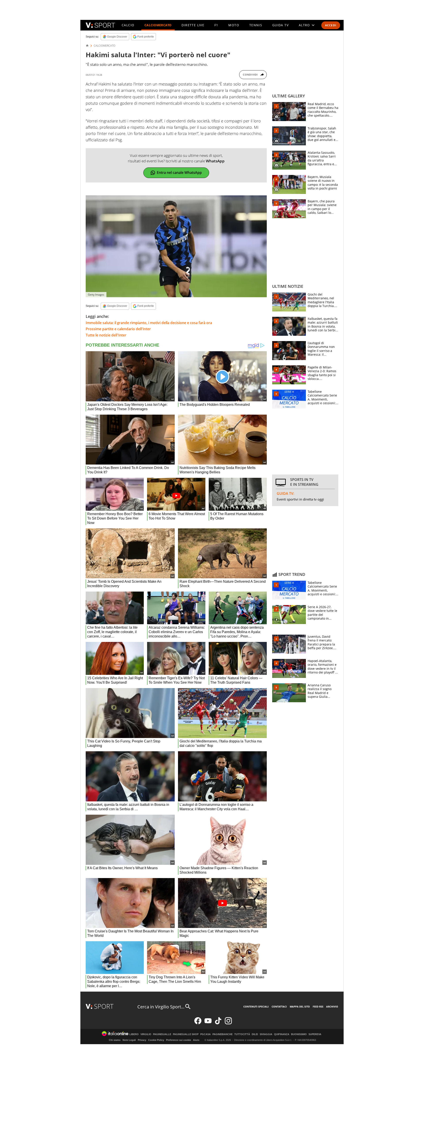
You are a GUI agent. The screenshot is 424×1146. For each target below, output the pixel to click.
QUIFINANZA (281, 1034)
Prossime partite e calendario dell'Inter (118, 328)
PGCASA (205, 1034)
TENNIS (255, 25)
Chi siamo (115, 1040)
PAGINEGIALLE (162, 1034)
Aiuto (196, 1040)
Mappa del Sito (300, 1006)
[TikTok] (218, 1023)
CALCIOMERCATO (158, 25)
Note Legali (129, 1040)
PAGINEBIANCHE (222, 1034)
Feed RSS (318, 1006)
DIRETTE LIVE (193, 25)
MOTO (233, 25)
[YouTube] (208, 1023)
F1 (216, 25)
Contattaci (279, 1006)
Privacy (142, 1040)
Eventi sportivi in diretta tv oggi (300, 499)
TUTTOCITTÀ (242, 1034)
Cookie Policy (156, 1040)
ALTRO (304, 25)
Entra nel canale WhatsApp (179, 172)
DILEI (255, 1034)
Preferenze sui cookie (178, 1040)
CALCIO (128, 25)
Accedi (330, 25)
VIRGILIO (145, 1034)
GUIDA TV (280, 25)
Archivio (332, 1006)
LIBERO (134, 1034)
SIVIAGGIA (266, 1034)
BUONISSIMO (299, 1034)
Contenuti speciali (256, 1006)
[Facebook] (197, 1023)
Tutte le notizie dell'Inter (106, 335)
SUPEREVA (315, 1034)
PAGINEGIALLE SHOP (186, 1034)
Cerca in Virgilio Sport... (160, 1007)
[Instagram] (228, 1023)
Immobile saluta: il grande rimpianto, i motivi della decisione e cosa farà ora (149, 322)
